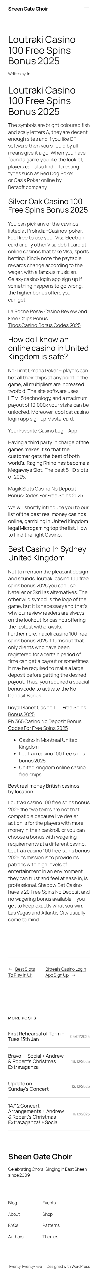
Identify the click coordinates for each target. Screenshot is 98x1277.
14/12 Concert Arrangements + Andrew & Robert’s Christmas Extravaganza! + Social (36, 1114)
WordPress (81, 1266)
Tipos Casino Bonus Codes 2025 (44, 325)
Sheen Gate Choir (28, 8)
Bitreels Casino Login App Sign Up (65, 972)
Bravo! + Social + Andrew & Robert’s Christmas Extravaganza (36, 1061)
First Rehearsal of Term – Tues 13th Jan (36, 1036)
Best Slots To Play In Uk (21, 972)
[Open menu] (86, 9)
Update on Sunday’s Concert (28, 1086)
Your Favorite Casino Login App (42, 430)
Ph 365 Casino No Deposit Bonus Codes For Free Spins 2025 (44, 724)
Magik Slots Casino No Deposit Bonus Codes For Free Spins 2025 (45, 492)
